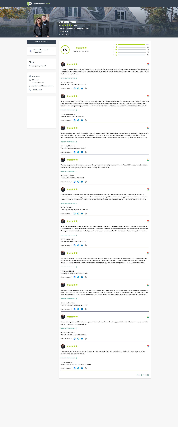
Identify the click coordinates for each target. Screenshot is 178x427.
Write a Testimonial (41, 42)
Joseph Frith (67, 21)
